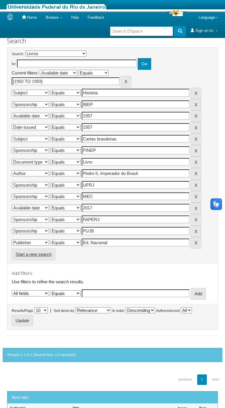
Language (207, 17)
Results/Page (22, 311)
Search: (18, 54)
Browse (52, 17)
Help (75, 17)
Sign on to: (204, 30)
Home (31, 17)
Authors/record (168, 311)
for (14, 64)
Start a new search (34, 254)
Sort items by (64, 311)
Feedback (96, 17)
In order (118, 311)
